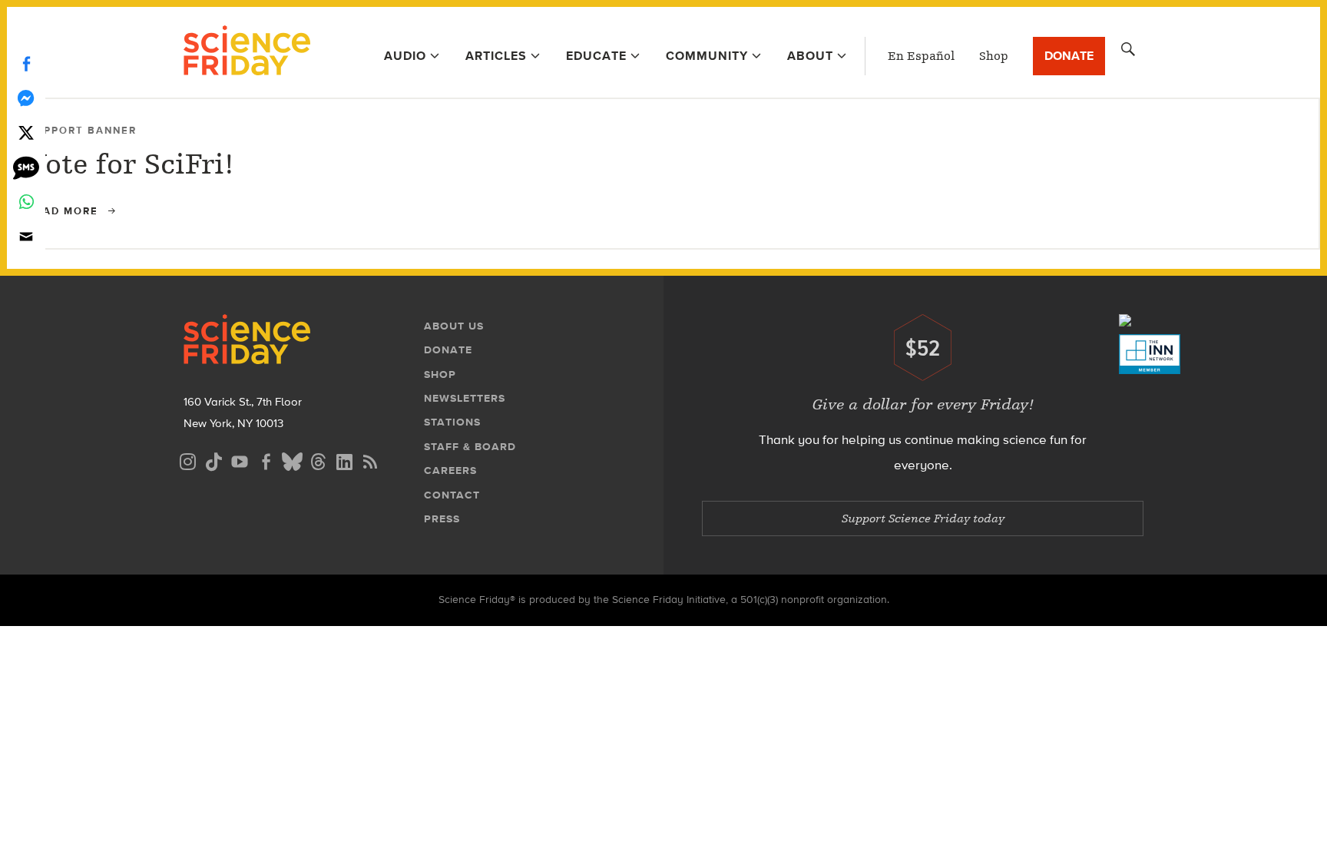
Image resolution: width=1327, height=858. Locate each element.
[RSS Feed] (370, 459)
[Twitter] (26, 132)
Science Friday (247, 52)
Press (442, 518)
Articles (496, 55)
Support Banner (82, 130)
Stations (452, 422)
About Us (454, 326)
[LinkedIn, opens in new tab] (344, 459)
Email (26, 236)
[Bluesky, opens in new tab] (291, 459)
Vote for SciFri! (131, 164)
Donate (1069, 55)
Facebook (26, 63)
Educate (596, 55)
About (810, 55)
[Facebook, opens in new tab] (265, 459)
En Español (921, 56)
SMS (26, 167)
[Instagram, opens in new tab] (187, 459)
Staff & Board (470, 446)
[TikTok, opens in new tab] (213, 459)
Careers (450, 470)
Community (707, 55)
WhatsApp (26, 201)
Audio (405, 55)
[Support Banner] (1288, 130)
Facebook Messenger (26, 98)
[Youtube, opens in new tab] (239, 459)
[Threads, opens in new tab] (317, 459)
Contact (452, 495)
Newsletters (464, 398)
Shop (993, 56)
